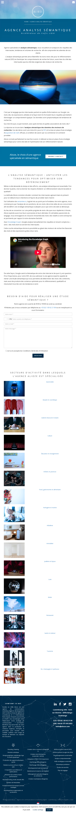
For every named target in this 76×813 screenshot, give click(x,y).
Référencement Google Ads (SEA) (63, 752)
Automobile (50, 382)
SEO (44, 130)
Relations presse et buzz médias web (13, 766)
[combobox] (8, 319)
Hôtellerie (50, 525)
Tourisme (50, 651)
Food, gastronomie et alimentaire (50, 489)
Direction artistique (13, 752)
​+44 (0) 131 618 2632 (64, 723)
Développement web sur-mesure (38, 768)
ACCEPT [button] (49, 810)
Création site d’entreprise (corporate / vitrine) (38, 755)
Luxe (49, 579)
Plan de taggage (63, 770)
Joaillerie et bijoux (50, 561)
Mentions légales (63, 800)
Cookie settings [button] (38, 810)
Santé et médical (50, 633)
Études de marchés (63, 767)
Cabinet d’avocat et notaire (49, 418)
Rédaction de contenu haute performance (13, 775)
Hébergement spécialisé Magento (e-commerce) (38, 775)
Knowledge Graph (14, 222)
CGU (71, 800)
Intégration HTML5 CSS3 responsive (38, 759)
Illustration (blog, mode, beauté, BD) (13, 779)
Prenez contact (55, 156)
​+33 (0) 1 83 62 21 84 (64, 720)
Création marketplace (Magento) (38, 779)
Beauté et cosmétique (50, 400)
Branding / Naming (13, 749)
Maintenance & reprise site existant (38, 771)
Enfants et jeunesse (50, 472)
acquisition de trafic (12, 133)
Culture (50, 436)
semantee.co (22, 201)
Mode (50, 597)
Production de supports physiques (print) (13, 761)
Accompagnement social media (62, 755)
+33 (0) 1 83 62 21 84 (48, 307)
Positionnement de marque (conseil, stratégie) (13, 786)
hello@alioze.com (63, 726)
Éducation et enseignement (50, 454)
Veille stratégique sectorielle (62, 761)
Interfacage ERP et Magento (38, 762)
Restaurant (49, 615)
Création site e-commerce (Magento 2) (38, 750)
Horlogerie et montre (50, 507)
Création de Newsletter (13, 782)
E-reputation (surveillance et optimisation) (13, 771)
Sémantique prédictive (63, 764)
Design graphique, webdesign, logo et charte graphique (13, 756)
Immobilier (50, 543)
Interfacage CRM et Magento (38, 765)
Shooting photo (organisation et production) (13, 791)
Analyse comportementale (63, 758)
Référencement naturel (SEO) (63, 749)
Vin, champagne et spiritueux (50, 669)
